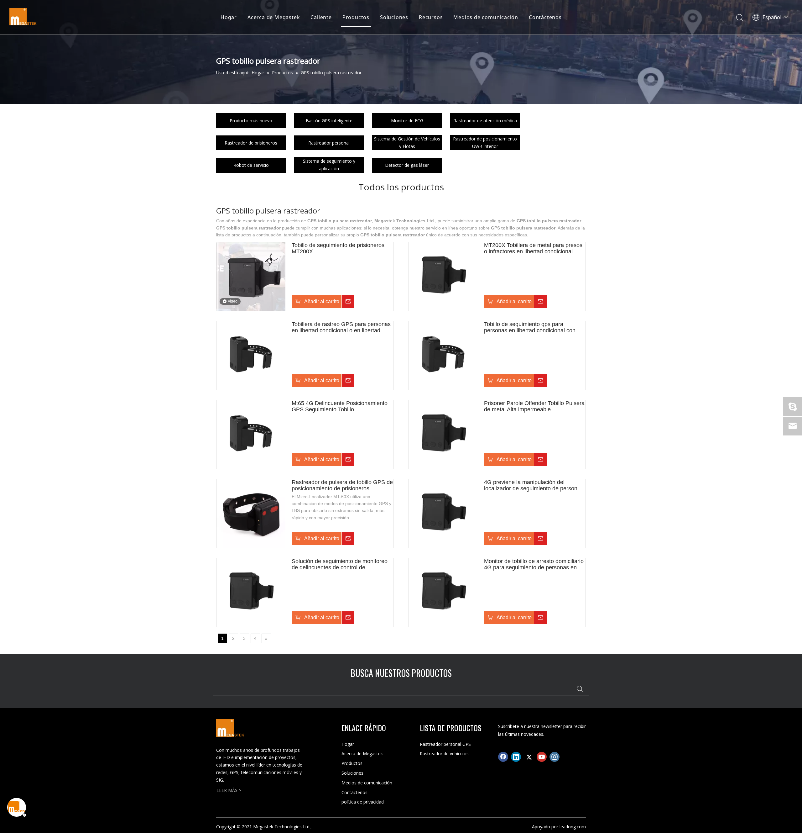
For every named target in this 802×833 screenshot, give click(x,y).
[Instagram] (554, 757)
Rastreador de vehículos (444, 754)
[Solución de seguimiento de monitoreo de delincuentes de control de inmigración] (250, 592)
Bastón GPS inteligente (329, 121)
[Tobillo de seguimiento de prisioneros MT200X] (250, 276)
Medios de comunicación (485, 17)
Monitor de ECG (407, 121)
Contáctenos (545, 17)
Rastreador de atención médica (485, 121)
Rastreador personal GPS (445, 744)
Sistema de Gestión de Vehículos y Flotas (407, 142)
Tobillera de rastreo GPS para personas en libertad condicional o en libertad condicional (341, 327)
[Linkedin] (516, 757)
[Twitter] (529, 757)
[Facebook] (503, 757)
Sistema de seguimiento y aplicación (329, 164)
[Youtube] (542, 757)
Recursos (431, 17)
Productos (355, 17)
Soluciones (394, 17)
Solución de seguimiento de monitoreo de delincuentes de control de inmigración (340, 564)
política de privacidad (362, 802)
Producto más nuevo (251, 121)
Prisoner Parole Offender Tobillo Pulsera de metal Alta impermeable (534, 406)
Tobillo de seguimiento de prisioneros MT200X (338, 248)
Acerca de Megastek (273, 17)
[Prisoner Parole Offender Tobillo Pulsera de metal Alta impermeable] (443, 434)
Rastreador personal (329, 143)
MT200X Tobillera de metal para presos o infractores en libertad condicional (533, 248)
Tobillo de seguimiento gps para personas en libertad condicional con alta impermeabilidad (529, 327)
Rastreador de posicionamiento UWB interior (485, 142)
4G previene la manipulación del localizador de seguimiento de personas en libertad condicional (533, 485)
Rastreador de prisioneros (251, 143)
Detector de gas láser (407, 165)
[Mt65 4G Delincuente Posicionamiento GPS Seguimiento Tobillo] (250, 434)
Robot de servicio (251, 165)
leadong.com (573, 827)
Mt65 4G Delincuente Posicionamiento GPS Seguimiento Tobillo (340, 406)
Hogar (229, 17)
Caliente (320, 17)
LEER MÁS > (228, 790)
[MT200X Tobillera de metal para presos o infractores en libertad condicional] (443, 276)
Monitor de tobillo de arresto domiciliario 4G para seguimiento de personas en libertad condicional (534, 564)
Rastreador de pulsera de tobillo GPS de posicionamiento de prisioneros (342, 485)
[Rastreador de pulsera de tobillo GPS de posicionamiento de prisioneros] (250, 513)
